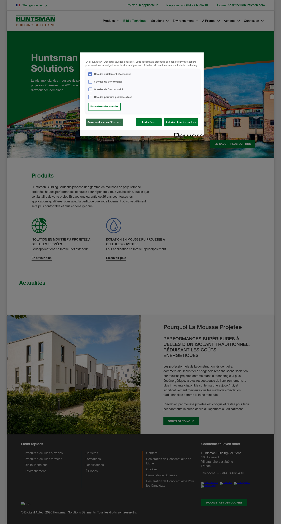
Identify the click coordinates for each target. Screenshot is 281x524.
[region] (142, 94)
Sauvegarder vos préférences (104, 122)
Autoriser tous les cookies (181, 122)
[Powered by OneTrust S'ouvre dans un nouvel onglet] (187, 133)
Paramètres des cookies (104, 106)
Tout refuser (149, 122)
